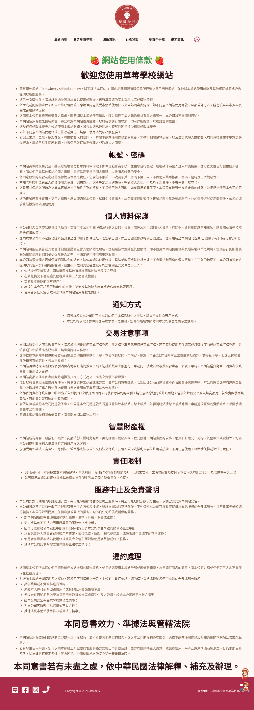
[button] (94, 39)
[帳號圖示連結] (197, 39)
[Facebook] (25, 690)
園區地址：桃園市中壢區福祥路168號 (221, 691)
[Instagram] (36, 690)
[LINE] (15, 690)
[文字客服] (244, 687)
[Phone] (46, 690)
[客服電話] (244, 673)
